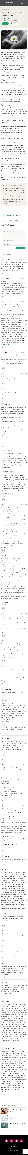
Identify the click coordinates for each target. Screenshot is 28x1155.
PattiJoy (7, 259)
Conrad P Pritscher (10, 1048)
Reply (3, 273)
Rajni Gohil (7, 963)
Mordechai (7, 738)
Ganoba (7, 856)
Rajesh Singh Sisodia (10, 764)
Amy (6, 700)
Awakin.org (8, 3)
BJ (5, 946)
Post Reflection (20, 248)
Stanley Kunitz (6, 18)
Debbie (6, 352)
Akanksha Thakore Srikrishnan (13, 666)
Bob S (6, 869)
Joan (6, 373)
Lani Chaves (8, 689)
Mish (6, 982)
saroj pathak (8, 641)
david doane (8, 1001)
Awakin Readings (6, 9)
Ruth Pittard (8, 404)
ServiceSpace (14, 1146)
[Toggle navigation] (22, 2)
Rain (6, 805)
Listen (6, 23)
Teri (6, 555)
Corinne (7, 278)
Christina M (8, 301)
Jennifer (7, 505)
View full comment (5, 344)
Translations (15, 23)
